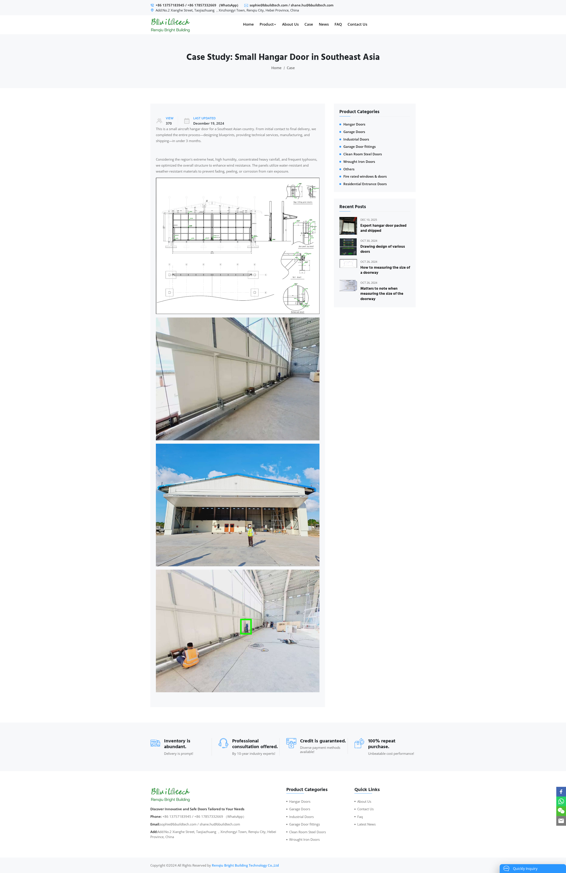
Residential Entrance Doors (365, 184)
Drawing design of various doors (382, 249)
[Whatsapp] (561, 801)
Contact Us (357, 24)
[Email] (561, 821)
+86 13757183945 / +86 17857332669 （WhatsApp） (198, 5)
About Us (290, 24)
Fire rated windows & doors (365, 176)
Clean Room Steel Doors (362, 154)
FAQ (338, 24)
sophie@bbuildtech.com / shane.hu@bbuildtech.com (291, 5)
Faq (360, 816)
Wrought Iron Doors (359, 162)
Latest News (366, 824)
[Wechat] (561, 811)
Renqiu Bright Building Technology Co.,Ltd (245, 865)
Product (267, 24)
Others (348, 169)
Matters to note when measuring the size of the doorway (381, 294)
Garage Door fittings (359, 147)
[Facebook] (561, 792)
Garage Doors (354, 132)
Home (248, 24)
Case (308, 24)
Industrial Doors (356, 139)
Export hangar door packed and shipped (383, 228)
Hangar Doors (354, 124)
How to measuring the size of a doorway (385, 270)
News (324, 24)
